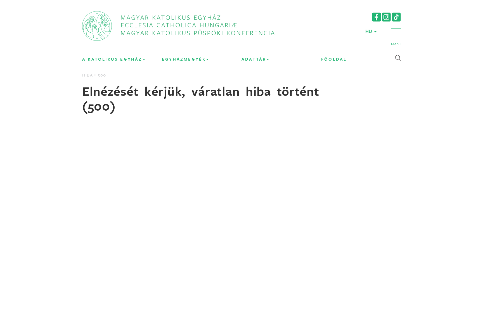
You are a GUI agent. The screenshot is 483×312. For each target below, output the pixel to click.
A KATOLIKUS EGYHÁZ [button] (112, 59)
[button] (396, 37)
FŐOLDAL (334, 59)
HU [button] (369, 31)
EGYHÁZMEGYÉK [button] (184, 59)
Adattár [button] (254, 59)
